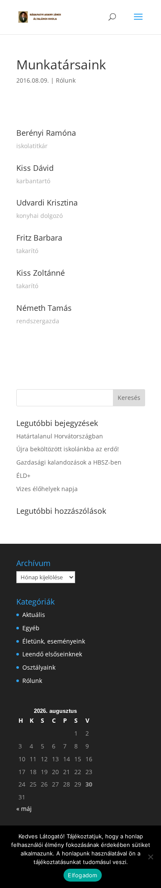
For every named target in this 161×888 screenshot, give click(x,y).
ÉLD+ (23, 475)
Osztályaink (38, 667)
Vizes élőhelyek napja (47, 489)
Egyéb (30, 628)
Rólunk (66, 80)
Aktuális (33, 615)
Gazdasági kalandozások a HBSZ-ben (69, 462)
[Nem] (150, 856)
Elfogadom (82, 875)
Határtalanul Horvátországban (59, 436)
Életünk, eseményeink (53, 641)
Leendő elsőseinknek (52, 654)
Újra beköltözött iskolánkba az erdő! (67, 449)
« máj (24, 809)
